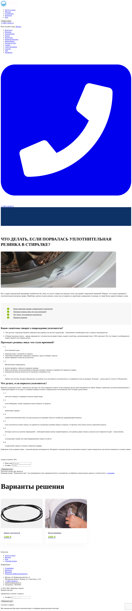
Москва (18, 26)
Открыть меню (6, 21)
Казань (7, 36)
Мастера (8, 12)
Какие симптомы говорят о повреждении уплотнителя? (33, 309)
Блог (6, 17)
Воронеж (8, 32)
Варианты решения (20, 317)
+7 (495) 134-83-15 (11, 581)
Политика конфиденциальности (16, 574)
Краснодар (8, 37)
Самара (7, 45)
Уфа (6, 51)
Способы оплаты (11, 561)
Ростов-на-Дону (10, 43)
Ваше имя (8, 463)
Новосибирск (9, 41)
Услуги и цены (10, 10)
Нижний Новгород (11, 39)
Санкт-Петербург (11, 47)
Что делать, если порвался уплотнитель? (27, 315)
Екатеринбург (10, 34)
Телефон (8, 465)
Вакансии (8, 572)
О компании (9, 14)
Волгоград (8, 30)
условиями (110, 473)
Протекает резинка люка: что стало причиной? (29, 312)
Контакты (8, 15)
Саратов (8, 49)
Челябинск (8, 52)
